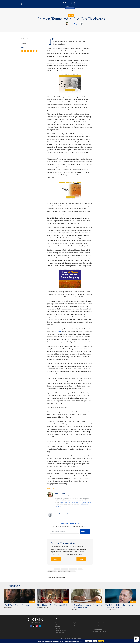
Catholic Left (64, 569)
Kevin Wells (74, 609)
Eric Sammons (8, 607)
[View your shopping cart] (114, 4)
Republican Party (52, 571)
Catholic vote (72, 569)
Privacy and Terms (60, 632)
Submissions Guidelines (58, 625)
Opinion (27, 4)
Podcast (40, 4)
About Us (57, 623)
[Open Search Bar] (118, 4)
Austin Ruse (62, 24)
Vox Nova (58, 331)
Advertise (57, 628)
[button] (136, 639)
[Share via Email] (31, 51)
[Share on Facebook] (25, 51)
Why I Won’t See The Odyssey (16, 605)
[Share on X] (22, 51)
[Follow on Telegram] (40, 626)
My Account (76, 623)
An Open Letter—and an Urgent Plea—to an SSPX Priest (86, 606)
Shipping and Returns (60, 630)
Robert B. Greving (42, 607)
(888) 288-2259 (98, 629)
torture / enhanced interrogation (66, 571)
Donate (104, 4)
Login (110, 4)
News (33, 4)
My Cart (75, 625)
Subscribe (85, 531)
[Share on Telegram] (28, 51)
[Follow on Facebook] (31, 626)
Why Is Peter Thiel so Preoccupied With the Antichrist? (119, 606)
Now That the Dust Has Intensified (52, 605)
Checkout (75, 627)
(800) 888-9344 (97, 627)
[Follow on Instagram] (37, 626)
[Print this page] (34, 51)
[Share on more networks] (37, 51)
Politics (80, 569)
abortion (57, 569)
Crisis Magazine (75, 24)
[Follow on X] (34, 626)
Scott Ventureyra (110, 609)
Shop (97, 4)
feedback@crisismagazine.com (99, 623)
